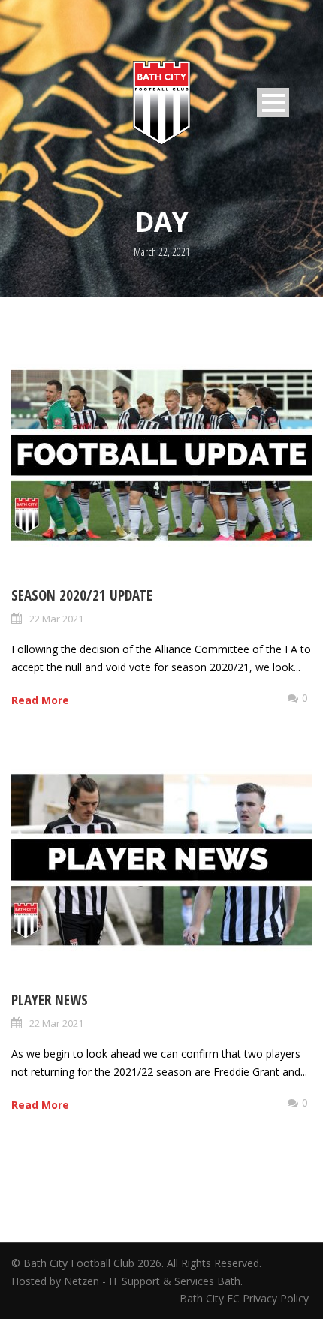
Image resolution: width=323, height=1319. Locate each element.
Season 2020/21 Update (81, 595)
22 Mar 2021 (56, 618)
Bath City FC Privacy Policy (246, 1298)
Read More (40, 700)
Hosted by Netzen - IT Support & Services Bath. (127, 1281)
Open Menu (273, 102)
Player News (49, 1000)
